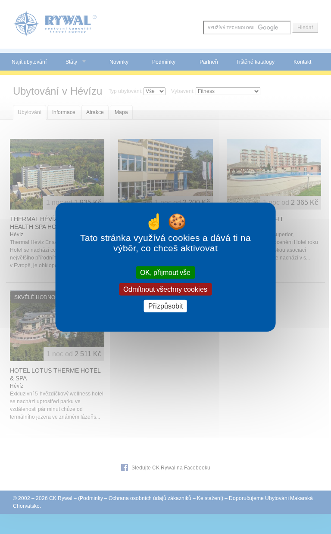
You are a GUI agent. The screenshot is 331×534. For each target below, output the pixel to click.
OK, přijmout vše (165, 272)
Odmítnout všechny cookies (165, 289)
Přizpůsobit (165, 306)
